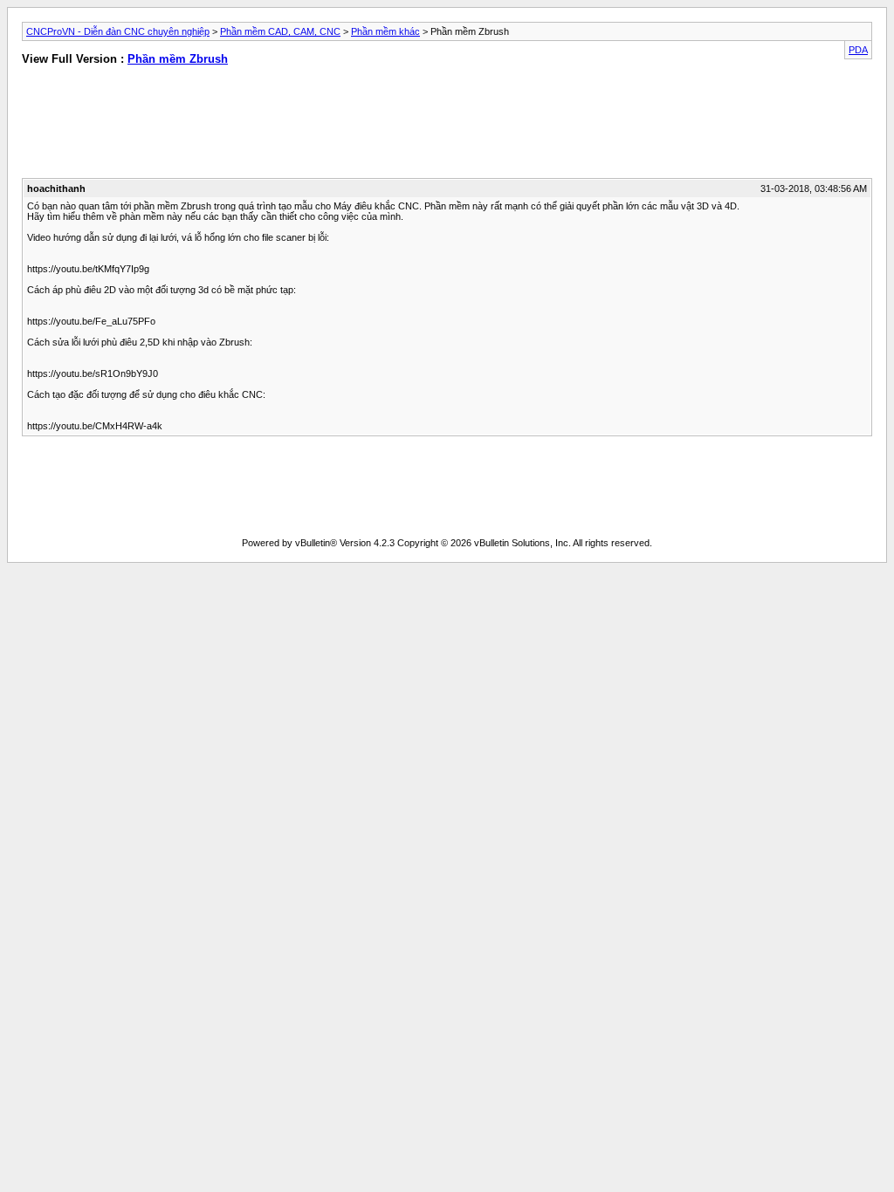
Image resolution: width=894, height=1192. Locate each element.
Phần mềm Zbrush (177, 58)
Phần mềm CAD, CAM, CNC (280, 31)
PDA (858, 50)
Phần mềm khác (385, 31)
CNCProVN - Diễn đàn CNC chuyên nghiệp (118, 31)
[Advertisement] (226, 125)
